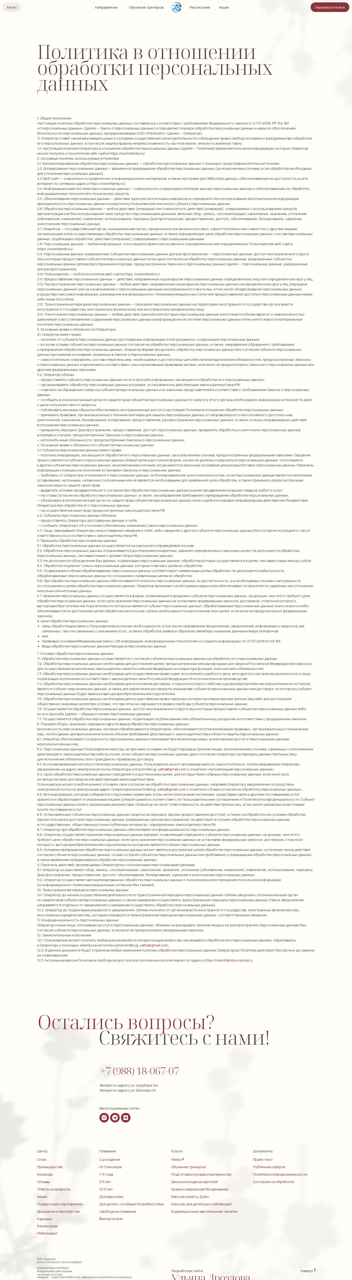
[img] (176, 7)
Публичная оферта (269, 1166)
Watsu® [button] (177, 1159)
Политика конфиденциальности (280, 1174)
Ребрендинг (47, 1233)
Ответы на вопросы (53, 1189)
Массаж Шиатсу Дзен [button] (190, 1196)
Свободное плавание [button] (117, 1211)
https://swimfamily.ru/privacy (228, 960)
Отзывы (43, 1181)
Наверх (307, 1270)
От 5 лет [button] (106, 1189)
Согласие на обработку (273, 1181)
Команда (44, 1174)
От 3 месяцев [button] (110, 1166)
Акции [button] (224, 7)
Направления (106, 7)
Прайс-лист (263, 1159)
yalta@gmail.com (172, 769)
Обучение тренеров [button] (146, 7)
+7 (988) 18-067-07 (139, 1070)
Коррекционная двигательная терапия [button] (204, 1211)
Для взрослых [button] (111, 1196)
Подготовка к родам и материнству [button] (201, 1174)
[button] (330, 7)
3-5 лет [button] (105, 1181)
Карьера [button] (44, 1218)
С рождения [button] (109, 1159)
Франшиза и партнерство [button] (58, 1211)
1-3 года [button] (106, 1174)
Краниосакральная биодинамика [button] (199, 1189)
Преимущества (49, 1166)
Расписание (200, 7)
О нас (42, 1159)
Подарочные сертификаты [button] (60, 1203)
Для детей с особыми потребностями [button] (131, 1203)
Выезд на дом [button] (111, 1218)
